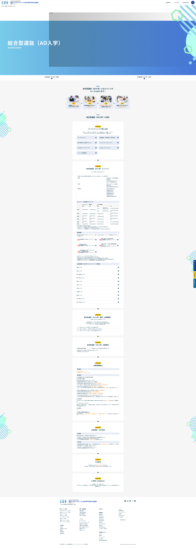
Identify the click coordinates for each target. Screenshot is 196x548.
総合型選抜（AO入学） (63, 528)
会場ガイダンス (81, 530)
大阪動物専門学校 (109, 194)
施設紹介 (100, 535)
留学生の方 (101, 522)
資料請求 (194, 275)
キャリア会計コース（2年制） (64, 517)
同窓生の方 (101, 525)
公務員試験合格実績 (82, 512)
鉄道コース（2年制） (63, 518)
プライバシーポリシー (122, 512)
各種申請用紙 (62, 533)
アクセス (177, 2)
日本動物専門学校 (109, 190)
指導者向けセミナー (82, 528)
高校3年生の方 (101, 519)
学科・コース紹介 (63, 509)
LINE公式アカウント (122, 515)
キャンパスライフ (102, 537)
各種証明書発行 (121, 510)
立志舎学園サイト (63, 544)
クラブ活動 (101, 538)
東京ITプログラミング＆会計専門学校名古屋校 (24, 2)
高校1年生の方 (101, 515)
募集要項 (61, 530)
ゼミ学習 (100, 533)
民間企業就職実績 (82, 513)
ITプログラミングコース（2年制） (65, 510)
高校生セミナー (194, 284)
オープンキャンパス (194, 266)
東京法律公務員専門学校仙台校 (111, 186)
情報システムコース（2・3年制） (65, 512)
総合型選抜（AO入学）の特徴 (52, 77)
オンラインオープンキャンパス (84, 522)
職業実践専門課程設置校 (103, 540)
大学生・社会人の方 (102, 523)
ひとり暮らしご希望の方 (103, 528)
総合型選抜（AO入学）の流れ (144, 77)
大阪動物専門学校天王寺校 (111, 196)
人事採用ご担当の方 (102, 527)
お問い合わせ (186, 2)
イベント (81, 519)
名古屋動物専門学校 (109, 193)
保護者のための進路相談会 (83, 525)
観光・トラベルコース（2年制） (65, 521)
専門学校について (102, 532)
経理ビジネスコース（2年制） (64, 520)
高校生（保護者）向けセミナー (84, 527)
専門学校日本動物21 (109, 188)
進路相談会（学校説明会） (83, 523)
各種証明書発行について (71, 544)
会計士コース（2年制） (63, 513)
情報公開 (85, 544)
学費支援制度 (62, 531)
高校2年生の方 (101, 517)
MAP (75, 504)
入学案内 (61, 525)
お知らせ (101, 509)
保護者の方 (101, 514)
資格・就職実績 (82, 509)
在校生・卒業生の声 (82, 515)
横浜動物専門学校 (109, 191)
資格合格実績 (81, 510)
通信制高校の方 (101, 520)
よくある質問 (121, 516)
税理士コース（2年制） (63, 515)
